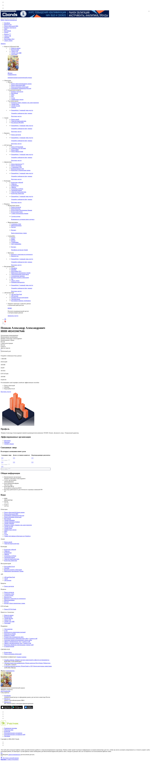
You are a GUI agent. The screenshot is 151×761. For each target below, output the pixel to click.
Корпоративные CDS (17, 168)
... (4, 323)
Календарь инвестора (17, 193)
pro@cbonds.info (5, 691)
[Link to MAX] (5, 718)
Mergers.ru (7, 699)
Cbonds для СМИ (16, 53)
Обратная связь (8, 730)
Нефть (13, 239)
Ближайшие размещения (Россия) (21, 88)
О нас (6, 630)
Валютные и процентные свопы (20, 170)
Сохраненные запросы (18, 276)
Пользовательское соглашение (13, 733)
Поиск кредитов (16, 134)
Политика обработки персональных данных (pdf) (19, 645)
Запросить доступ (13, 315)
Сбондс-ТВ (7, 36)
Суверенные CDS (16, 167)
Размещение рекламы (10, 728)
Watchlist (6, 37)
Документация (15, 299)
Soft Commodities (16, 244)
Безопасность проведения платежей (15, 632)
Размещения (14, 185)
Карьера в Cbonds (9, 635)
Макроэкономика (16, 225)
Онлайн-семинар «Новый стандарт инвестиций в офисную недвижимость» (26, 660)
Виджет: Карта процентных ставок (14, 603)
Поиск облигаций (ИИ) (11, 26)
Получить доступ (6, 391)
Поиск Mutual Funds (17, 151)
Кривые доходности (10, 27)
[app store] (6, 708)
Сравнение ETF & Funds (18, 148)
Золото (6, 32)
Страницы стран (16, 224)
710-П (6, 579)
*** (2, 458)
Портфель (7, 23)
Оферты (13, 187)
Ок (1, 753)
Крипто (7, 34)
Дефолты (14, 184)
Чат (12, 279)
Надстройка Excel (9, 566)
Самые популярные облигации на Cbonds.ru (17, 536)
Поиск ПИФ (15, 150)
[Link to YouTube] (5, 714)
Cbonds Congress (21, 657)
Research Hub (15, 49)
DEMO (10, 308)
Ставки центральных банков (19, 213)
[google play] (17, 708)
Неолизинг (7, 440)
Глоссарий (14, 54)
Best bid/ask (7, 31)
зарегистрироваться (14, 754)
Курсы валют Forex (17, 212)
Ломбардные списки (17, 99)
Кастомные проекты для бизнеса (21, 300)
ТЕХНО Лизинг (9, 444)
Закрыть (3, 43)
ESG (12, 96)
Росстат (13, 227)
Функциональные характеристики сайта (16, 638)
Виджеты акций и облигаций (20, 277)
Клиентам (7, 731)
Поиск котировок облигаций (19, 87)
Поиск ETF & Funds (17, 147)
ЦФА (5, 29)
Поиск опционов (16, 165)
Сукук (13, 98)
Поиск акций (15, 119)
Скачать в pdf (33, 638)
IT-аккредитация (9, 646)
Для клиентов (8, 629)
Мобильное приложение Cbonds (20, 273)
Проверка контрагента (18, 282)
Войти (3, 20)
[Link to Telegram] (5, 712)
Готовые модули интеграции (19, 297)
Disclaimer (7, 736)
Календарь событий (17, 182)
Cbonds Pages (15, 104)
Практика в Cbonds (10, 634)
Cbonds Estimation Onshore (12, 522)
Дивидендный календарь (18, 121)
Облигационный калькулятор (20, 274)
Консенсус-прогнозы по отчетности (22, 254)
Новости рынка (15, 48)
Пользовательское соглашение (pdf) (14, 734)
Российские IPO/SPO (17, 122)
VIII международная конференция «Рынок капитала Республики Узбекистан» (27, 663)
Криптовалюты (15, 208)
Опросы (13, 107)
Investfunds (7, 695)
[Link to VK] (5, 716)
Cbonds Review (8, 618)
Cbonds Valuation (9, 523)
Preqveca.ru (7, 702)
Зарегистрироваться (11, 20)
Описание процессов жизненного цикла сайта (18, 640)
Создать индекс (8, 595)
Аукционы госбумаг (17, 188)
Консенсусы (7, 24)
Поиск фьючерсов (17, 164)
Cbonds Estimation (9, 520)
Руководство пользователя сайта (14, 637)
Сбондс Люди (8, 40)
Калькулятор (8, 652)
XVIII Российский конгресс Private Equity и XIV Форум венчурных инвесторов (28, 666)
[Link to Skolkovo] (9, 725)
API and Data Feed (16, 294)
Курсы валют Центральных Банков (21, 210)
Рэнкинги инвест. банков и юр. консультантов (25, 102)
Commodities (15, 242)
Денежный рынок (16, 190)
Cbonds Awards (15, 106)
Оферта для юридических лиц (13, 643)
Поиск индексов (16, 207)
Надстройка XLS (9, 39)
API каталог (14, 296)
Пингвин (7, 442)
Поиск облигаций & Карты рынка (21, 83)
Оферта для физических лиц (12, 641)
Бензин (13, 240)
